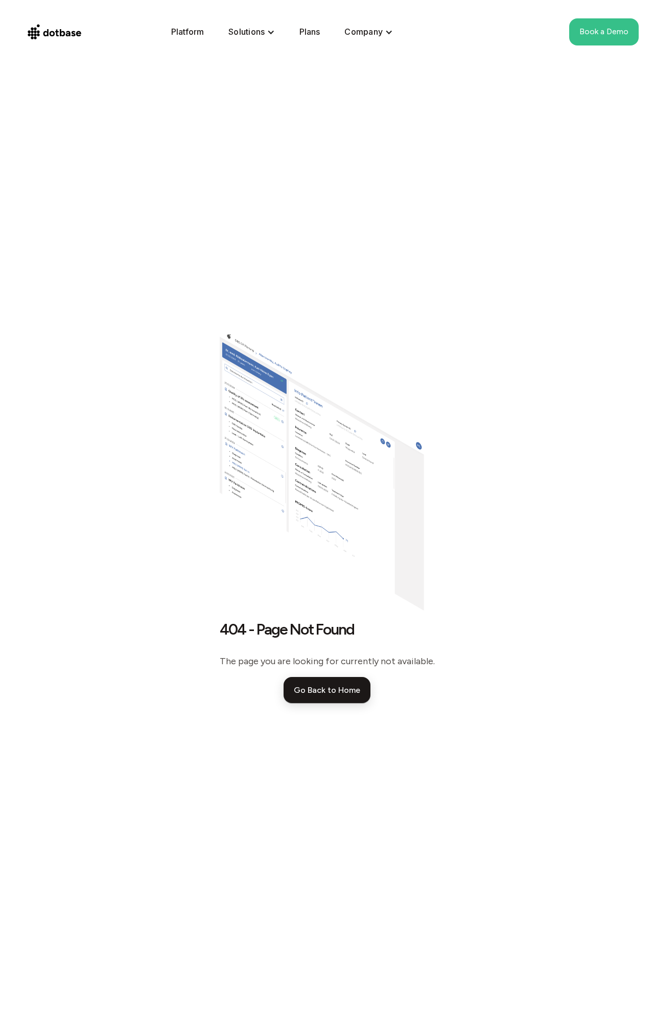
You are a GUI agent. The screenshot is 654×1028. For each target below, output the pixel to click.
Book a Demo (603, 31)
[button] (251, 32)
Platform (187, 32)
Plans (309, 32)
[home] (59, 32)
